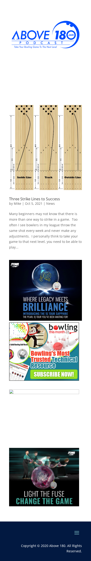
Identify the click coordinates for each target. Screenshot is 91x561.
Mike (17, 203)
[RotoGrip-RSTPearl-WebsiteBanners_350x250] (44, 393)
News (50, 203)
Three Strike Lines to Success (34, 198)
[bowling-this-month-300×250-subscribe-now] (44, 379)
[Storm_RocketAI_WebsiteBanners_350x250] (44, 505)
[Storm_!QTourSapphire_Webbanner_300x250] (45, 319)
